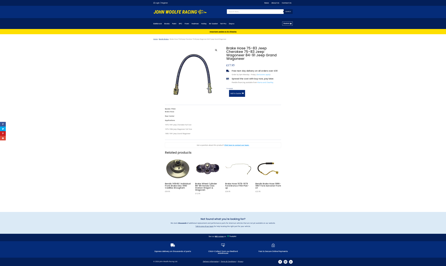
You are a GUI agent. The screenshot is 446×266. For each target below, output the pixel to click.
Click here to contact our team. (236, 145)
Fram (187, 24)
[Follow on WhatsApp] (291, 262)
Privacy (240, 261)
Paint (174, 24)
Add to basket (235, 93)
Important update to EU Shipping (223, 31)
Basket (286, 23)
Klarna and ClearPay (265, 82)
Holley (204, 24)
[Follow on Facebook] (280, 262)
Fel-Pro (223, 24)
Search (288, 11)
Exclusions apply (263, 74)
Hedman (195, 24)
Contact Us (286, 3)
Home (155, 39)
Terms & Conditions (228, 261)
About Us (275, 3)
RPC (180, 24)
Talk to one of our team (204, 226)
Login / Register (161, 3)
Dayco (231, 24)
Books (167, 24)
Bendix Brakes (164, 39)
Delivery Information (211, 261)
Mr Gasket (213, 24)
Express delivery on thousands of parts (173, 251)
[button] (216, 50)
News (266, 3)
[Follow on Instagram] (285, 262)
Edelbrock (157, 24)
